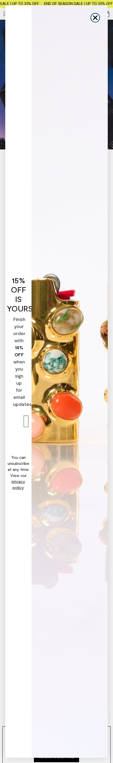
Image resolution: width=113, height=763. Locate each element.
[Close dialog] (95, 17)
